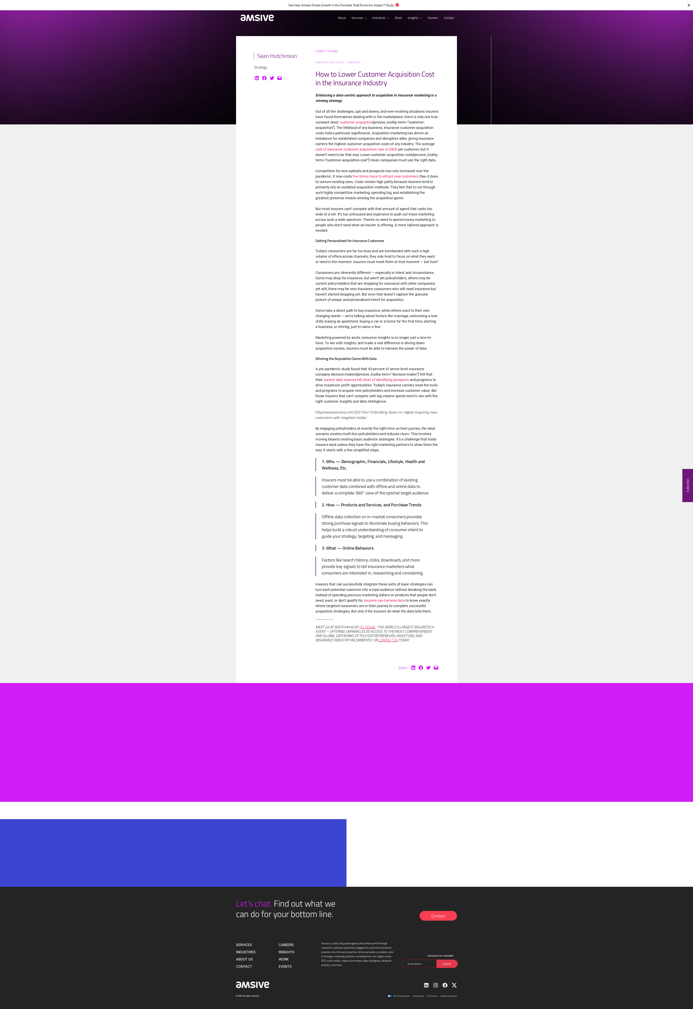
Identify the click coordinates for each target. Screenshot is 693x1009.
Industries (379, 17)
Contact (438, 916)
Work (284, 959)
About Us (244, 959)
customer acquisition (356, 122)
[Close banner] (688, 5)
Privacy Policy (418, 996)
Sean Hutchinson (277, 55)
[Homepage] (255, 18)
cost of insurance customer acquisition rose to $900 (356, 149)
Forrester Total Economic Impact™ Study (367, 5)
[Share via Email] (279, 78)
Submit (287, 885)
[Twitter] (272, 78)
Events (285, 966)
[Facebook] (264, 78)
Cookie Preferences (448, 996)
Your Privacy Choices (401, 996)
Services (358, 17)
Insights (413, 17)
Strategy (333, 51)
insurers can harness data (384, 600)
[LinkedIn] (257, 78)
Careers (286, 945)
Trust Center (432, 996)
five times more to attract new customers (386, 176)
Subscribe (687, 485)
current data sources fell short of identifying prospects (366, 380)
